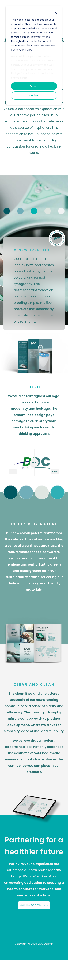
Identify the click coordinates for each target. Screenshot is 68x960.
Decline (34, 95)
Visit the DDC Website (34, 905)
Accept (34, 86)
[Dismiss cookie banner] (56, 13)
